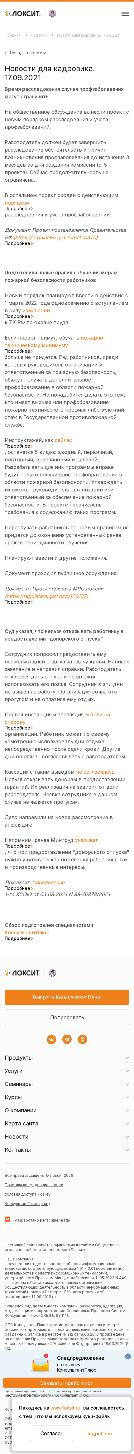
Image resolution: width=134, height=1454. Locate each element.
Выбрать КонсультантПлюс (67, 997)
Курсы (13, 1097)
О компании (20, 1110)
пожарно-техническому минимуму (55, 344)
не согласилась (95, 772)
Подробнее (98, 1433)
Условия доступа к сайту (27, 1194)
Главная (14, 35)
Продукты (19, 1057)
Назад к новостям (28, 52)
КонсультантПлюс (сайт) (27, 1203)
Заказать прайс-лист (67, 1383)
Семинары (19, 1084)
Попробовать (67, 1017)
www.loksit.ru (65, 1408)
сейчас (38, 442)
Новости (39, 35)
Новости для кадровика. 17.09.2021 (89, 35)
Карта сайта (21, 1123)
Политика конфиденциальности (34, 1184)
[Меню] (125, 14)
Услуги (13, 1070)
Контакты (18, 1149)
